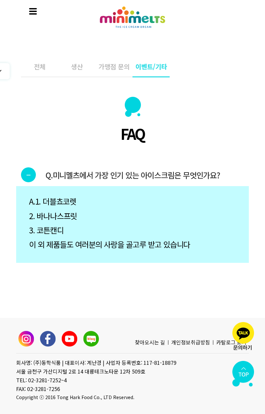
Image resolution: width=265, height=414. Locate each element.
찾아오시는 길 (150, 342)
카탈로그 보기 (231, 342)
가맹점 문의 (114, 66)
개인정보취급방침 (190, 342)
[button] (132, 175)
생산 (77, 66)
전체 (40, 66)
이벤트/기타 (151, 66)
